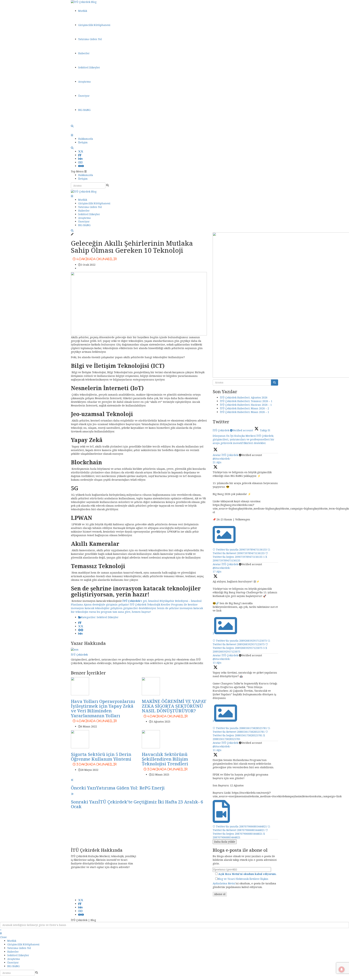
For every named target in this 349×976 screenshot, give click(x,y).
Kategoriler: (89, 617)
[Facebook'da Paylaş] (79, 622)
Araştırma (84, 81)
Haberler (84, 53)
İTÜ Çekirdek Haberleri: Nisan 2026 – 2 (244, 408)
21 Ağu (217, 462)
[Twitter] (80, 151)
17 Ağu (217, 571)
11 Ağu (217, 750)
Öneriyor (84, 95)
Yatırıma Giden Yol (90, 39)
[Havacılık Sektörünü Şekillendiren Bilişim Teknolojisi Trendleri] (151, 738)
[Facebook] (79, 155)
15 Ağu (217, 662)
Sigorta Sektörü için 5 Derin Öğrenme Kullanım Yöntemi (101, 758)
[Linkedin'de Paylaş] (80, 633)
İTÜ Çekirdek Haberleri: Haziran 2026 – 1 (246, 404)
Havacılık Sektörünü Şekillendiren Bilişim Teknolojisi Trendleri (165, 761)
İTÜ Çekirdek (79, 654)
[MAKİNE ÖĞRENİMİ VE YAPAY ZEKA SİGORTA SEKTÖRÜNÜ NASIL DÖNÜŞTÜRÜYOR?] (151, 686)
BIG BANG (84, 110)
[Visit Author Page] (75, 649)
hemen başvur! (141, 611)
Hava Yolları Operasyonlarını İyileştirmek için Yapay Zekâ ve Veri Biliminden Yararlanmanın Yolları (103, 710)
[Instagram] (80, 162)
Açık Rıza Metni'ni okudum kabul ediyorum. (247, 874)
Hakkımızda (85, 138)
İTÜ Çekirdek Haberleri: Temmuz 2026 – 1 (246, 401)
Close (3, 937)
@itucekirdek (221, 458)
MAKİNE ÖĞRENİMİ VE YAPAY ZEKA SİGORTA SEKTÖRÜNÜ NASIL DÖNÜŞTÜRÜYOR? (174, 708)
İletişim (83, 142)
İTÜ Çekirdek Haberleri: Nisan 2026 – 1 (244, 412)
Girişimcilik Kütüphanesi (94, 25)
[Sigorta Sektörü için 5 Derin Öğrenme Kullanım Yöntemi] (80, 738)
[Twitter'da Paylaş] (80, 626)
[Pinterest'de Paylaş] (80, 630)
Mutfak (82, 11)
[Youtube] (81, 166)
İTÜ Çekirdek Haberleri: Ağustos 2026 (243, 397)
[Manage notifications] (341, 969)
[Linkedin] (80, 158)
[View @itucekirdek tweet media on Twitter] (224, 542)
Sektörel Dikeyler (89, 67)
